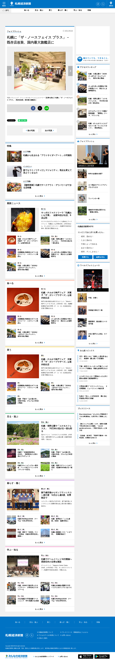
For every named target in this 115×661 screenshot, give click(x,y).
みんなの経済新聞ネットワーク (16, 656)
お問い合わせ (66, 635)
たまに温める (86, 240)
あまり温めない (87, 248)
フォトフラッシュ (14, 31)
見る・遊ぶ (39, 10)
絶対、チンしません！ (90, 252)
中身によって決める (89, 244)
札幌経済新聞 (20, 4)
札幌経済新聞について (46, 632)
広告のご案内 (43, 638)
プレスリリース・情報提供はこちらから (75, 632)
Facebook (98, 4)
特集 (89, 10)
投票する (85, 257)
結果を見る (100, 257)
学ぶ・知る (78, 10)
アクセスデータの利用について (49, 635)
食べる (26, 10)
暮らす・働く (63, 10)
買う (50, 10)
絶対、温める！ (87, 236)
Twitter (103, 4)
